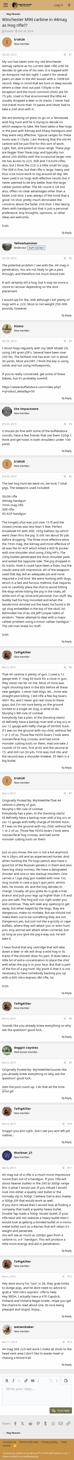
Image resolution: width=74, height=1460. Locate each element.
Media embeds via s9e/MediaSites (21, 1456)
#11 (69, 1168)
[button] (7, 1380)
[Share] (64, 54)
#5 (70, 476)
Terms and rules (28, 1442)
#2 (70, 258)
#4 (70, 424)
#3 (70, 341)
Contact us (9, 1442)
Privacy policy (49, 1442)
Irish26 (9, 31)
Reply (68, 232)
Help (64, 1442)
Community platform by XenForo (35, 1453)
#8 (70, 1018)
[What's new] (69, 5)
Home (6, 1445)
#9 (70, 1062)
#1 (70, 54)
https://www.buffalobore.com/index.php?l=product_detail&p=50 (31, 389)
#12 (69, 1276)
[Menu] (5, 5)
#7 (70, 793)
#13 (69, 1342)
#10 (69, 1124)
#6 (70, 667)
